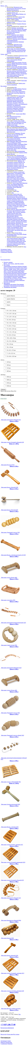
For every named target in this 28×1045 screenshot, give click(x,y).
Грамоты (21, 152)
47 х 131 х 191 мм (11, 332)
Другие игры (14, 134)
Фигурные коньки (11, 68)
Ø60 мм (9, 376)
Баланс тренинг (11, 221)
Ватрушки (24, 80)
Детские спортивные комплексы (15, 270)
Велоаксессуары (18, 7)
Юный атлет (22, 130)
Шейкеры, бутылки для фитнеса (14, 281)
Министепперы (11, 203)
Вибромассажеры (11, 198)
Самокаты (24, 39)
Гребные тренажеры (21, 198)
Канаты (9, 173)
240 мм (9, 362)
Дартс (5, 270)
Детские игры (20, 155)
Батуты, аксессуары (16, 209)
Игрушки (24, 29)
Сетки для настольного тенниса (15, 164)
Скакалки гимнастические (14, 244)
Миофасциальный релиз (13, 217)
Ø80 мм (9, 379)
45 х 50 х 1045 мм (11, 341)
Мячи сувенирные (19, 144)
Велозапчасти (15, 10)
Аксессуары (21, 16)
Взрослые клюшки (17, 62)
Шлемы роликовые (12, 37)
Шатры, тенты (10, 51)
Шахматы (18, 159)
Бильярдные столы (12, 93)
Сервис (9, 249)
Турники (19, 181)
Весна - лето (4, 5)
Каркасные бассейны (12, 18)
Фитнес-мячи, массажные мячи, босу (16, 230)
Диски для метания (12, 181)
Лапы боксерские (18, 100)
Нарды (25, 158)
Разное (16, 245)
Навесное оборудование (16, 129)
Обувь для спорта (18, 234)
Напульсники (10, 216)
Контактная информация (7, 1027)
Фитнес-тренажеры (12, 208)
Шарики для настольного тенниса (15, 168)
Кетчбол (21, 134)
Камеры (9, 10)
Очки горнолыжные (12, 59)
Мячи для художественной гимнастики (16, 240)
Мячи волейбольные (12, 143)
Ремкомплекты (11, 33)
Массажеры (24, 220)
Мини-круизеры (18, 46)
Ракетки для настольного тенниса (16, 163)
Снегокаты (17, 57)
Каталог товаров (8, 262)
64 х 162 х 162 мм (11, 322)
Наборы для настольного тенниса (15, 161)
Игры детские (7, 272)
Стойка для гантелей (12, 123)
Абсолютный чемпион (13, 130)
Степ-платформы (16, 226)
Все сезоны (4, 86)
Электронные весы (12, 118)
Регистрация (4, 259)
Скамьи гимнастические (15, 175)
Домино (9, 156)
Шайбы (14, 64)
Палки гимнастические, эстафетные (16, 180)
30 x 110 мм (10, 344)
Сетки (16, 174)
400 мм (9, 371)
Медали (13, 154)
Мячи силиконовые (20, 151)
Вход (9, 259)
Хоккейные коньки (22, 68)
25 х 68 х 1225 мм (11, 329)
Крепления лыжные (21, 70)
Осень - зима (4, 54)
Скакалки (9, 226)
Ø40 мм (9, 386)
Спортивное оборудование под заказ (14, 176)
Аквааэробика (7, 266)
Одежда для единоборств (20, 104)
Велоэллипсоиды (20, 197)
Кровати (19, 23)
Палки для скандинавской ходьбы (15, 75)
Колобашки (15, 185)
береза (8, 305)
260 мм (9, 365)
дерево (8, 302)
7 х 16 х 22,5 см (11, 353)
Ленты (8, 154)
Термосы (24, 277)
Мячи (24, 113)
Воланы (15, 88)
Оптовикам (4, 249)
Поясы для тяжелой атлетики (18, 122)
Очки (20, 183)
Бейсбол (20, 266)
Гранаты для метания (18, 172)
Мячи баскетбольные (21, 141)
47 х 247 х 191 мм (11, 316)
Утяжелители (19, 228)
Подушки (9, 25)
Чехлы (20, 18)
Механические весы (15, 116)
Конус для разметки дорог (18, 173)
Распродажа (9, 250)
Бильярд (24, 266)
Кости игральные (15, 158)
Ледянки (9, 82)
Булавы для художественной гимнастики (16, 237)
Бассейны (14, 29)
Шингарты (15, 111)
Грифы (22, 120)
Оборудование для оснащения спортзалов (14, 275)
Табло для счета (22, 166)
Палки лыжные (13, 75)
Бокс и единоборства (9, 267)
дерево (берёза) (11, 299)
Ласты (13, 14)
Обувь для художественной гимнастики (16, 242)
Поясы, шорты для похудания (19, 224)
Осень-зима (10, 1034)
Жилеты (19, 29)
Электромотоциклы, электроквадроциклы (12, 41)
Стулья (13, 22)
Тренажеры (7, 279)
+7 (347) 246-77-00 (8, 1025)
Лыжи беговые (11, 72)
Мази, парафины (11, 73)
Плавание (20, 276)
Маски (17, 14)
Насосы (24, 23)
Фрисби (16, 136)
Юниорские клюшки (21, 64)
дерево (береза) (11, 295)
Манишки (12, 141)
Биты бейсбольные (17, 90)
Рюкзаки (14, 50)
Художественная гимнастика (11, 280)
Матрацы (20, 30)
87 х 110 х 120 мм (11, 310)
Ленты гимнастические (13, 239)
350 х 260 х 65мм (11, 338)
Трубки (14, 15)
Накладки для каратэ (12, 102)
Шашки (24, 159)
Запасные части (15, 34)
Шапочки (24, 183)
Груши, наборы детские (15, 97)
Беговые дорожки (18, 195)
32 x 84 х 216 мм (11, 335)
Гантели (15, 120)
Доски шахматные (16, 156)
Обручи (16, 216)
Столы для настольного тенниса (15, 165)
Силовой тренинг (15, 220)
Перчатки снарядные (12, 108)
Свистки (12, 174)
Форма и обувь (18, 279)
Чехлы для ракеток (12, 167)
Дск (25, 127)
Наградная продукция (14, 273)
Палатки (9, 50)
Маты (8, 129)
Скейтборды (10, 46)
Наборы (20, 88)
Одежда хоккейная (12, 84)
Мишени (17, 126)
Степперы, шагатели (18, 206)
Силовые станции (11, 205)
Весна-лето (4, 1034)
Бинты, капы (15, 97)
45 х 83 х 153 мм (11, 350)
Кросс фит (18, 213)
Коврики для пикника (17, 28)
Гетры (16, 233)
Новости (3, 250)
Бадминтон (15, 266)
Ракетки (24, 88)
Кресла (20, 21)
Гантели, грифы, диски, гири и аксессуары (15, 269)
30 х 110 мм (10, 347)
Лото (21, 158)
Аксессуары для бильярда (18, 91)
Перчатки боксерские (19, 106)
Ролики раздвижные (18, 36)
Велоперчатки (10, 8)
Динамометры (19, 221)
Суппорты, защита (16, 277)
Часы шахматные (11, 159)
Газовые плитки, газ (12, 12)
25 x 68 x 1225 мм (11, 356)
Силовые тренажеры (18, 202)
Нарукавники (16, 32)
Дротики (12, 126)
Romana (25, 129)
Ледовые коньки (22, 66)
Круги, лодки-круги (12, 30)
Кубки (25, 152)
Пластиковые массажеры (13, 138)
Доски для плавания (12, 184)
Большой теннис (19, 267)
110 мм (8, 368)
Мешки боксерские (18, 101)
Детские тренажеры (12, 199)
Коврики (22, 48)
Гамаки (17, 19)
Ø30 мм (9, 383)
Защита (23, 58)
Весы (25, 267)
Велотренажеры (11, 197)
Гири (19, 120)
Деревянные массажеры (19, 137)
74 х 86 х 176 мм (11, 326)
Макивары (9, 101)
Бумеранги (17, 133)
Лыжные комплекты (20, 72)
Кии (18, 93)
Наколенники (17, 145)
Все (16, 87)
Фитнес (12, 279)
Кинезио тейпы (17, 219)
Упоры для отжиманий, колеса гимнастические (15, 228)
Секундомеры (7, 277)
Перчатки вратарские (15, 147)
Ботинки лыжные (11, 70)
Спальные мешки (21, 50)
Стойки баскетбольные (18, 179)
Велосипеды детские (20, 8)
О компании (4, 252)
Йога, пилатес (16, 212)
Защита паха (22, 83)
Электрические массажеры (14, 140)
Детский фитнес (16, 210)
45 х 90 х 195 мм (11, 319)
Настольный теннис (12, 274)
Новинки (9, 252)
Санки (13, 82)
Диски (8, 122)
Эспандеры (10, 231)
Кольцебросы (10, 136)
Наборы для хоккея (12, 65)
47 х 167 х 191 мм (11, 313)
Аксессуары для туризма (13, 48)
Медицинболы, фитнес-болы (14, 215)
